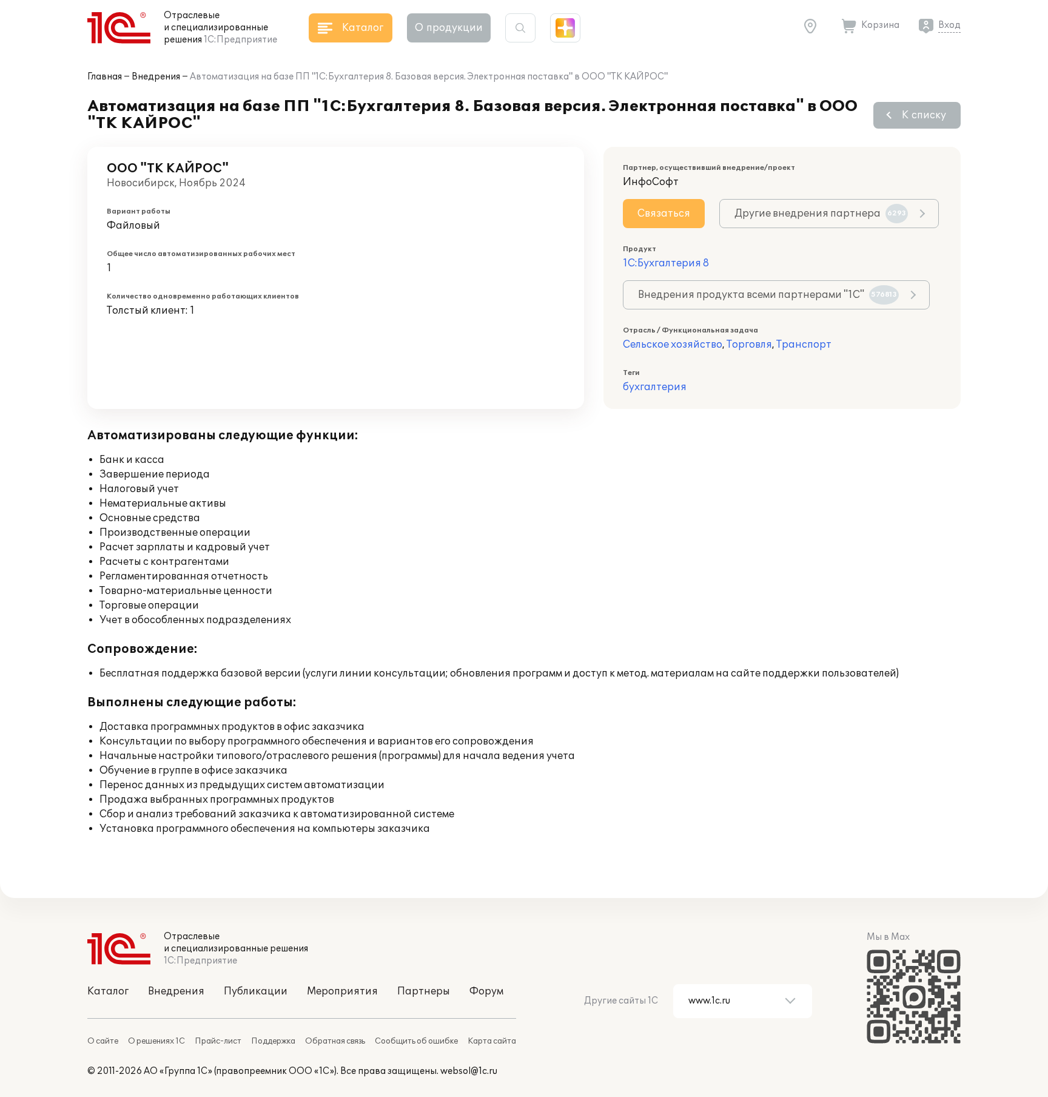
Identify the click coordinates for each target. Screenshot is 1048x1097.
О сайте (102, 1041)
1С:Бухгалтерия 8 (666, 263)
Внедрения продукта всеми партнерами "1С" (767, 295)
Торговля (749, 345)
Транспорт (803, 345)
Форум (486, 991)
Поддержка (273, 1041)
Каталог (108, 991)
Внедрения (156, 77)
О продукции (449, 28)
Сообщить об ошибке (416, 1041)
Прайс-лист (218, 1041)
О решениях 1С (156, 1041)
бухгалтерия (655, 387)
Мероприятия (342, 991)
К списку (924, 115)
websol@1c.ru (468, 1071)
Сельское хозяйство (672, 345)
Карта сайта (492, 1041)
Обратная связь (335, 1041)
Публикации (255, 991)
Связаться (663, 214)
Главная (104, 77)
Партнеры (423, 991)
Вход (949, 25)
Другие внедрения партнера (820, 214)
